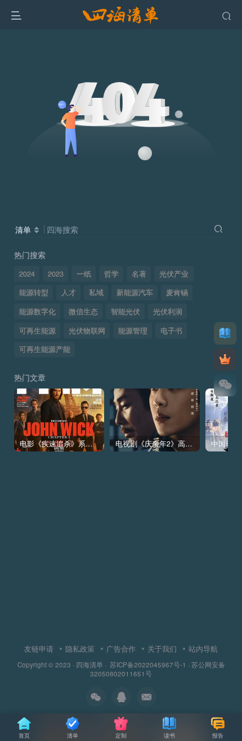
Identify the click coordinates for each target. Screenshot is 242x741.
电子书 (171, 331)
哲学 (111, 274)
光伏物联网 (87, 331)
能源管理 (132, 331)
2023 (56, 274)
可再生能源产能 (44, 349)
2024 (27, 274)
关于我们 (162, 648)
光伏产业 (174, 274)
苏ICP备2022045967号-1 (147, 664)
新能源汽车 (134, 292)
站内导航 (203, 648)
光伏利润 (167, 311)
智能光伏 (125, 311)
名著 (139, 274)
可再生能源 (37, 331)
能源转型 (33, 292)
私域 (96, 292)
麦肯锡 (177, 292)
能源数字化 (37, 311)
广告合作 (121, 648)
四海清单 (89, 664)
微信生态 (83, 311)
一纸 (84, 274)
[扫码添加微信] (225, 385)
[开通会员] (225, 359)
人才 (68, 292)
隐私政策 (80, 648)
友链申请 (38, 648)
